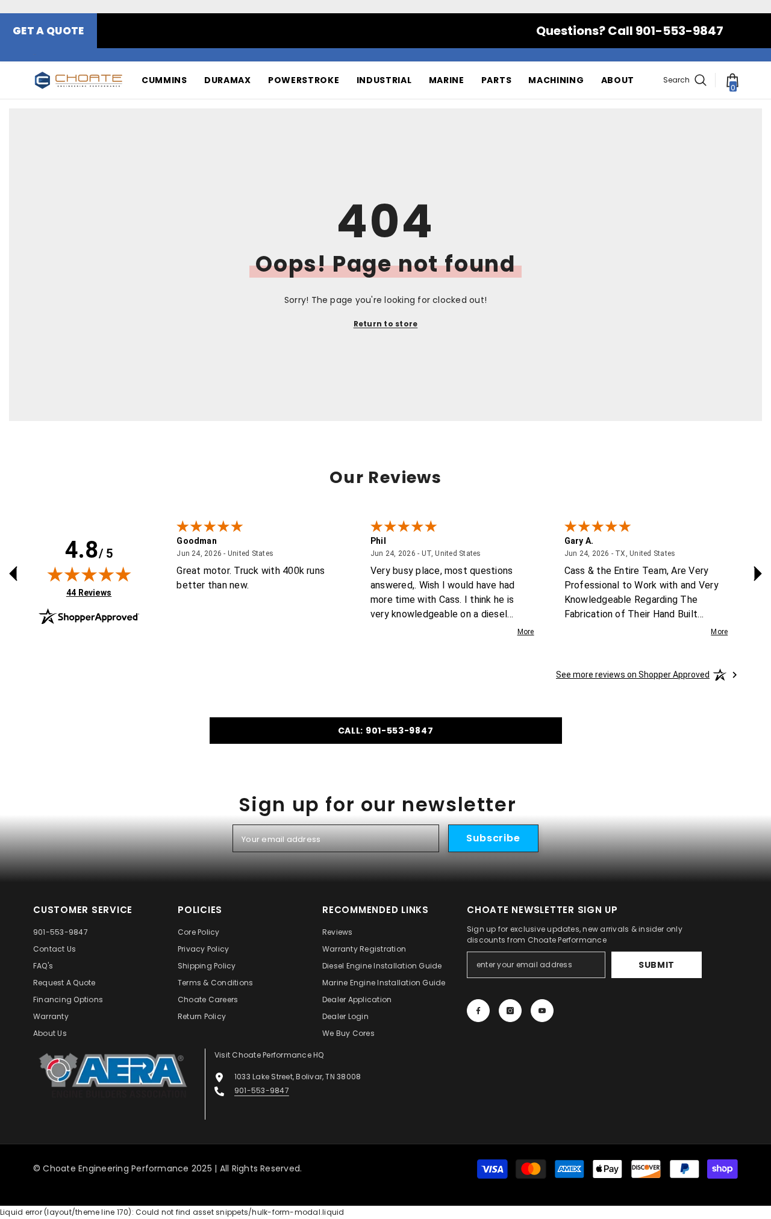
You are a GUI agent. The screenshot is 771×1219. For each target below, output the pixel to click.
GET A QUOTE (48, 30)
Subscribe (493, 838)
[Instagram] (510, 1010)
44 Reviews (88, 592)
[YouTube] (542, 1010)
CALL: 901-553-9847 (386, 731)
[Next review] (757, 573)
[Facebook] (478, 1010)
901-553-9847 (261, 1090)
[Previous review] (13, 573)
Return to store (386, 324)
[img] (89, 574)
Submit (656, 965)
